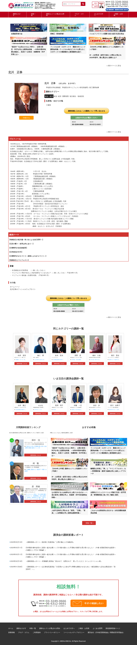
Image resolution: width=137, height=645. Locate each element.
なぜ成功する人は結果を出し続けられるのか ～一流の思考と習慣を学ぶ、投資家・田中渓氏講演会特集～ (69, 494)
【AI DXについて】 (38, 409)
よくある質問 (97, 628)
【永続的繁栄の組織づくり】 (21, 409)
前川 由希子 (115, 405)
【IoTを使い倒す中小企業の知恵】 (97, 359)
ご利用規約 (37, 632)
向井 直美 (22, 355)
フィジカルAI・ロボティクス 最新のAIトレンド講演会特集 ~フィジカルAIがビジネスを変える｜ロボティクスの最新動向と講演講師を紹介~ (67, 49)
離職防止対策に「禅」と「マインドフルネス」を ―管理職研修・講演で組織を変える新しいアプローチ (108, 471)
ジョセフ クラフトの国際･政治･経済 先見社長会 (106, 33)
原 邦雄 (36, 486)
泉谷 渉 (96, 405)
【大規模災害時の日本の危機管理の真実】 (61, 359)
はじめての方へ (98, 14)
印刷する (26, 117)
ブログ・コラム (79, 14)
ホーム (10, 628)
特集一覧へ (89, 523)
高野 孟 (78, 355)
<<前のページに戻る (113, 65)
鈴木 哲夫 (59, 355)
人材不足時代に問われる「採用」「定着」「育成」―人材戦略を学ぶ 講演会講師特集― (68, 511)
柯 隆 (37, 463)
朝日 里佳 (115, 355)
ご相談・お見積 (118, 14)
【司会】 (54, 409)
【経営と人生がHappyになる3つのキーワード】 (81, 409)
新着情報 (11, 632)
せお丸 (40, 405)
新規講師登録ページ (113, 628)
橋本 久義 (96, 355)
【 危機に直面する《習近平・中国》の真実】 (36, 470)
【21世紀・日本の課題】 (76, 359)
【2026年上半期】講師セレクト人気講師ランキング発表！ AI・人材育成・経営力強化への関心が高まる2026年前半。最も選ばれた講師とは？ (106, 52)
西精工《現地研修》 (57, 33)
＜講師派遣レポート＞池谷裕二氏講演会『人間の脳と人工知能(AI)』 (50, 542)
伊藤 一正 (78, 405)
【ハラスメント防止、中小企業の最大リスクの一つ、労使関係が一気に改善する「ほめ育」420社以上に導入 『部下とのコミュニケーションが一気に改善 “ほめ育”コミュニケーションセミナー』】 (35, 498)
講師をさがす (16, 14)
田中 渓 (36, 440)
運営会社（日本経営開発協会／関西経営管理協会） (106, 632)
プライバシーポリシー (52, 632)
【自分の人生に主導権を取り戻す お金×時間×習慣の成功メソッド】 (36, 447)
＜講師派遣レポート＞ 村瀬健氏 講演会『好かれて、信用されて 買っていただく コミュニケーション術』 (64, 561)
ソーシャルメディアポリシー (73, 632)
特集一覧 (33, 14)
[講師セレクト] (21, 6)
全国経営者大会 (16, 33)
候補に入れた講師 (95, 4)
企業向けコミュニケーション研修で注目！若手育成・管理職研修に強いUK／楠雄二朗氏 (108, 493)
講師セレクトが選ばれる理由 (55, 14)
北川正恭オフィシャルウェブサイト (23, 289)
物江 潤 (40, 355)
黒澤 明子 (59, 405)
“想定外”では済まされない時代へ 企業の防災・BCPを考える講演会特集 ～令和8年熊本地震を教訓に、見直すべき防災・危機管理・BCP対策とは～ (28, 50)
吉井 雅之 (22, 405)
